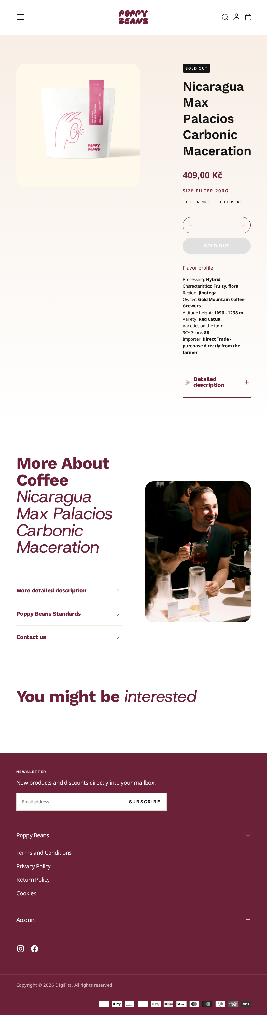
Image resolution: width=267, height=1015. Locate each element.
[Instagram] (20, 948)
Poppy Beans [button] (32, 835)
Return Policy (33, 879)
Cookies (26, 893)
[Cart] (248, 17)
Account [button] (26, 920)
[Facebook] (34, 948)
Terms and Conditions (44, 852)
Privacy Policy (33, 866)
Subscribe (145, 801)
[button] (20, 17)
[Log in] (236, 17)
